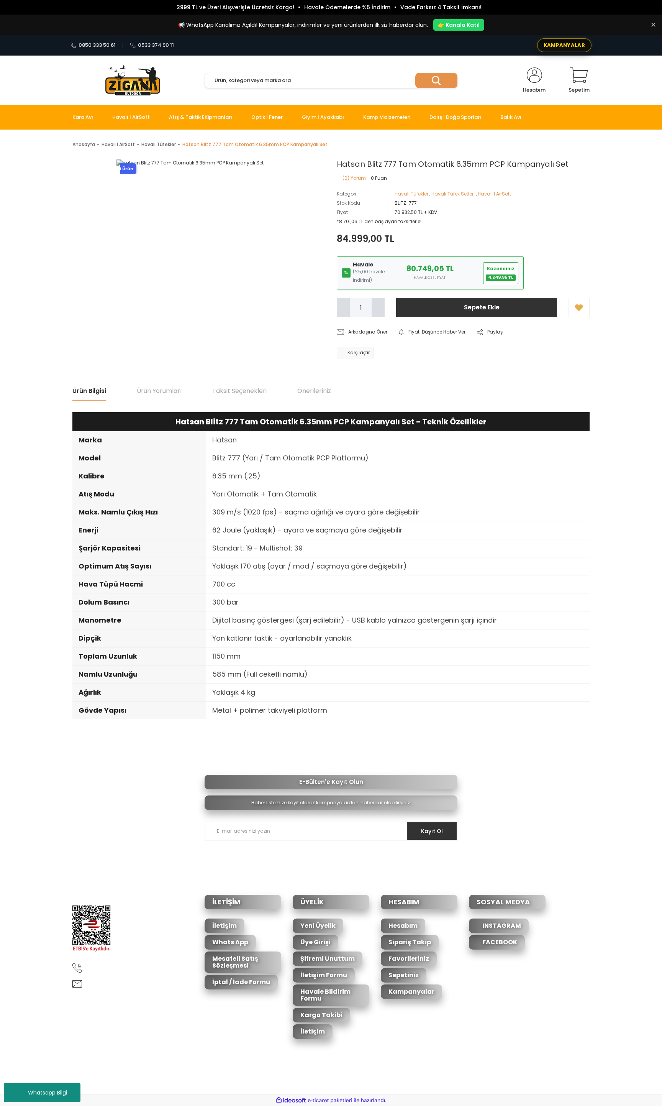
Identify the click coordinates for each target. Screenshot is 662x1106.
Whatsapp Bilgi (47, 1092)
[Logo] (132, 80)
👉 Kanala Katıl (459, 25)
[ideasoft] (290, 1100)
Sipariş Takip (409, 942)
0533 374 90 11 (156, 45)
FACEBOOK (499, 942)
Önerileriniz (314, 390)
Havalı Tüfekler (411, 194)
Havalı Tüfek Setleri (453, 194)
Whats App (230, 942)
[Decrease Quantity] (343, 307)
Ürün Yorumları (159, 390)
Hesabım (403, 925)
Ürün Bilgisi (89, 390)
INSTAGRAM (501, 925)
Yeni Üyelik (318, 925)
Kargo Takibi (321, 1015)
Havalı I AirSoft (494, 194)
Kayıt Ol (432, 831)
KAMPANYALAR (564, 45)
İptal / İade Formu (241, 982)
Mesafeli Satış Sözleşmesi (235, 962)
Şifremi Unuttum (327, 958)
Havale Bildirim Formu (325, 995)
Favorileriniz (408, 958)
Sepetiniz (403, 975)
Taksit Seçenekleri (239, 390)
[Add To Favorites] (579, 307)
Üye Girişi (315, 942)
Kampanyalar (411, 991)
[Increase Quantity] (378, 307)
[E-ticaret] (330, 1100)
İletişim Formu (323, 975)
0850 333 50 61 (97, 45)
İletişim (224, 925)
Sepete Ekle (482, 307)
